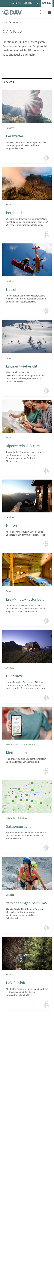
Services (17, 22)
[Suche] (41, 12)
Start (4, 22)
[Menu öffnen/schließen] (49, 12)
